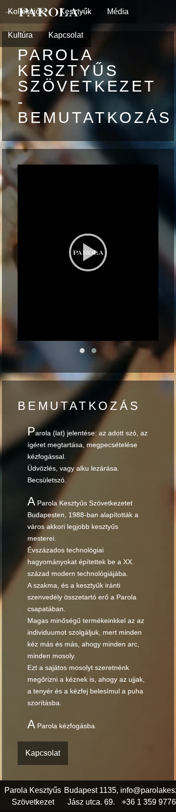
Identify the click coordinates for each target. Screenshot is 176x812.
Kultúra (20, 35)
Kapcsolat (65, 35)
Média (118, 11)
